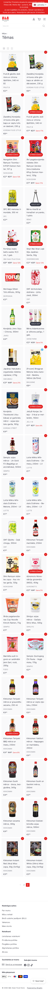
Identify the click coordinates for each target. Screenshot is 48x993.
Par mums (6, 910)
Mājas (4, 33)
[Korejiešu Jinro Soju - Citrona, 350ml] (12, 324)
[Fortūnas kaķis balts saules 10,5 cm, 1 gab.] (12, 246)
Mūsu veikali (7, 914)
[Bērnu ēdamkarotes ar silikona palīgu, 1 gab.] (35, 325)
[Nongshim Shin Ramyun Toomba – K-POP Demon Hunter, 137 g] (12, 158)
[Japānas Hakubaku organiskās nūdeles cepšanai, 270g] (12, 366)
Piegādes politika (9, 944)
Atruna (4, 952)
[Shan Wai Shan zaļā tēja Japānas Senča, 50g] (35, 246)
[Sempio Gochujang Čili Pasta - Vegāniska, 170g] (35, 653)
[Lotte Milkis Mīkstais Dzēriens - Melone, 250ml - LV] (12, 497)
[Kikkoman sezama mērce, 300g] (12, 816)
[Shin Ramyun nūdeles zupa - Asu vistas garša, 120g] (12, 573)
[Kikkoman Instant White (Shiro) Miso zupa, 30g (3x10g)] (35, 857)
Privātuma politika (9, 940)
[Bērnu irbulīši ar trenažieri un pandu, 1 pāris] (35, 206)
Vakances (6, 922)
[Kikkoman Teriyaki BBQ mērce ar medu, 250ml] (12, 735)
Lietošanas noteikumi (11, 936)
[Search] (43, 26)
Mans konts (7, 926)
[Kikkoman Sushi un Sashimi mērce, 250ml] (35, 778)
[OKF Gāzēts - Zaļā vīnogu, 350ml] (12, 535)
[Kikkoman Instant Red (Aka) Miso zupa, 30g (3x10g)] (12, 857)
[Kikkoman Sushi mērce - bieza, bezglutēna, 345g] (12, 778)
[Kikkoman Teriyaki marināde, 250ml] (35, 535)
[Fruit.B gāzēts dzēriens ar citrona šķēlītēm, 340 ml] (35, 114)
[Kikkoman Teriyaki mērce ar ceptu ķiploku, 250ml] (35, 696)
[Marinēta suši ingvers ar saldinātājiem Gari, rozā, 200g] (12, 654)
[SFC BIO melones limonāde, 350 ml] (12, 204)
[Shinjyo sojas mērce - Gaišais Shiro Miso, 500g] (35, 613)
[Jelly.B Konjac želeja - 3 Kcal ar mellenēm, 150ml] (35, 408)
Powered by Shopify (34, 988)
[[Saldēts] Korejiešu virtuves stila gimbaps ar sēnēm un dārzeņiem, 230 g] (35, 72)
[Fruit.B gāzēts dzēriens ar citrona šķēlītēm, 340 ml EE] (12, 72)
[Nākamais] (28, 885)
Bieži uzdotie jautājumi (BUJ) (14, 918)
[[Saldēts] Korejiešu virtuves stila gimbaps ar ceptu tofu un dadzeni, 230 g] (12, 115)
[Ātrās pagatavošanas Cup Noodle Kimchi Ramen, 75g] (12, 613)
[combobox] (24, 26)
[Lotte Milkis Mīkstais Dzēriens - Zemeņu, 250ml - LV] (35, 454)
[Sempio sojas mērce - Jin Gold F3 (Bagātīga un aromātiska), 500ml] (12, 456)
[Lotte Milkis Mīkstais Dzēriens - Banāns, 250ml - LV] (35, 497)
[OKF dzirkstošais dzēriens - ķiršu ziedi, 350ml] (35, 286)
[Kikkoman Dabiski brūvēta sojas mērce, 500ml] (35, 818)
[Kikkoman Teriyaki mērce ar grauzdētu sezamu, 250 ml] (12, 696)
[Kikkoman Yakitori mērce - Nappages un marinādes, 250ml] (35, 737)
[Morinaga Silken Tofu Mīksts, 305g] (12, 284)
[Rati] (39, 19)
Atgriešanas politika (10, 948)
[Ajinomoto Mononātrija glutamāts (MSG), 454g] (35, 573)
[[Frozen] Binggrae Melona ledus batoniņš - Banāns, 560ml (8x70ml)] (35, 367)
